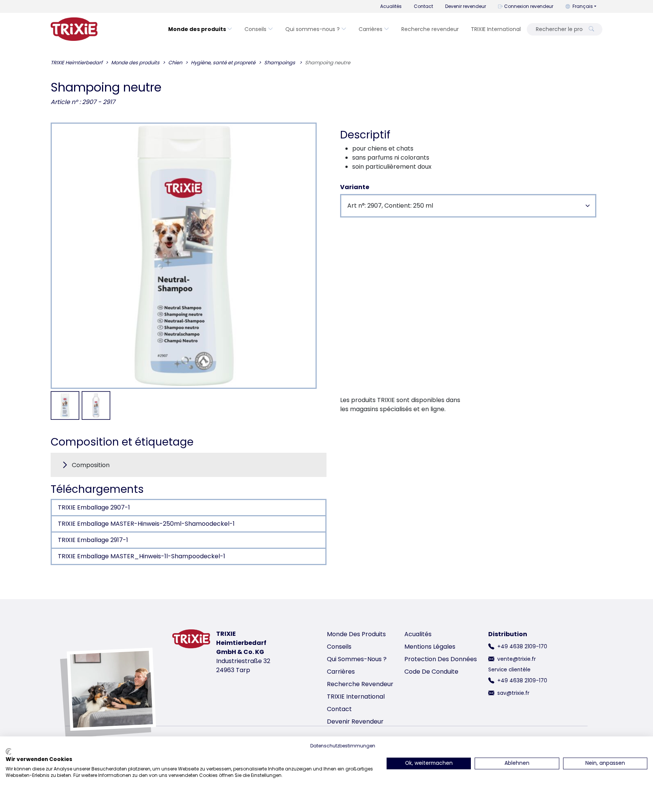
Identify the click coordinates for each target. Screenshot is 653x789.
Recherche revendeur (430, 29)
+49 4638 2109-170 (522, 646)
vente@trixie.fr (516, 659)
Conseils (255, 29)
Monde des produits (197, 29)
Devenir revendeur (465, 6)
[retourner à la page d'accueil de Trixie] (74, 29)
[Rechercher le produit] (591, 29)
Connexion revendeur (528, 6)
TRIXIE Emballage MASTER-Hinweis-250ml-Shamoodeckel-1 (146, 523)
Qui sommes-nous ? (312, 29)
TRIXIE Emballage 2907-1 (94, 507)
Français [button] (583, 6)
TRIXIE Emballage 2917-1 (93, 540)
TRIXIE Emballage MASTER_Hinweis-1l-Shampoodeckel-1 (141, 556)
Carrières (370, 29)
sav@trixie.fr (513, 693)
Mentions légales (429, 646)
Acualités (391, 6)
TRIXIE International (496, 29)
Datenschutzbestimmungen (342, 745)
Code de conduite (431, 671)
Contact (423, 6)
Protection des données (440, 659)
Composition (91, 465)
